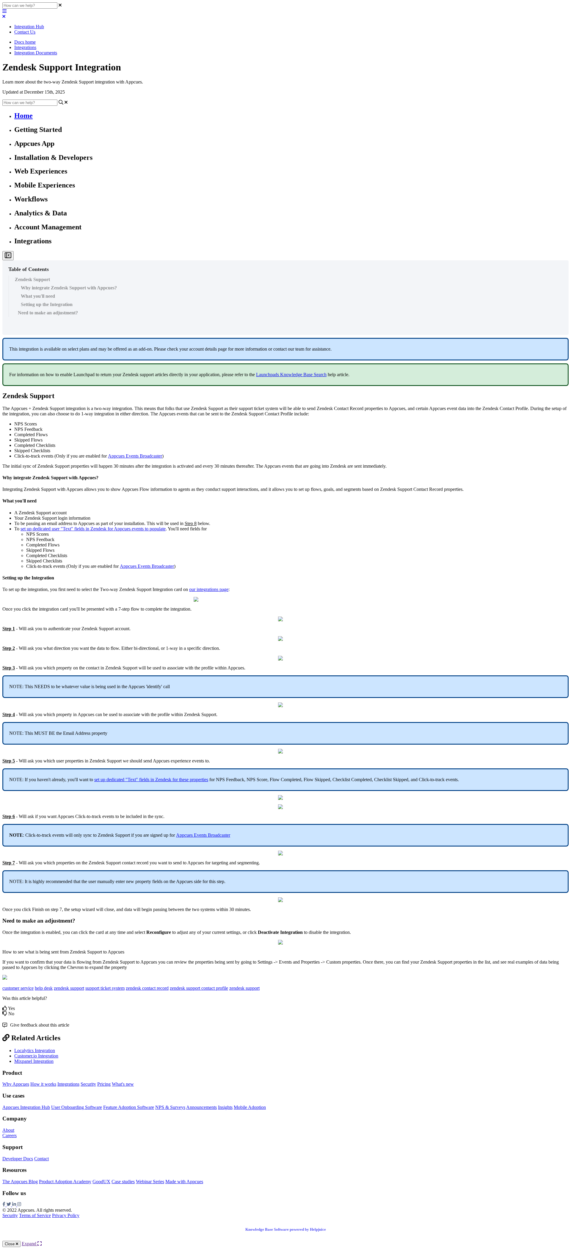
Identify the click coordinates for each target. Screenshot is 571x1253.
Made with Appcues (184, 1181)
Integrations (25, 47)
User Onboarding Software (76, 1107)
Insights (225, 1107)
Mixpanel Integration (34, 1061)
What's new (123, 1084)
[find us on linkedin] (14, 1204)
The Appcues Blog (20, 1181)
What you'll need (38, 296)
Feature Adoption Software (128, 1107)
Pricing (104, 1084)
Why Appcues (15, 1084)
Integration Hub (29, 26)
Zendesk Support (32, 279)
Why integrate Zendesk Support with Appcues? (69, 287)
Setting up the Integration (47, 304)
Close (10, 1244)
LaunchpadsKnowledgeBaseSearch (291, 374)
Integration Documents (35, 52)
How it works (43, 1084)
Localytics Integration (34, 1050)
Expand (29, 1243)
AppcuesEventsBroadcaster (135, 455)
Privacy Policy (65, 1215)
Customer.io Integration (36, 1055)
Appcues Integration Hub (26, 1107)
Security (88, 1084)
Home (23, 115)
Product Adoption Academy (65, 1181)
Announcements (201, 1107)
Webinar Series (150, 1181)
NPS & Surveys (170, 1107)
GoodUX (101, 1181)
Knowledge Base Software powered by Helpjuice (285, 1229)
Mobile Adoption (250, 1107)
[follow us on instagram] (19, 1204)
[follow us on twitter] (9, 1204)
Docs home (25, 42)
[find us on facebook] (4, 1204)
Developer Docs (17, 1158)
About (8, 1130)
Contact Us (24, 31)
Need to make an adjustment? (48, 312)
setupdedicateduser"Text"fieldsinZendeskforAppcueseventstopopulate (93, 528)
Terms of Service (35, 1215)
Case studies (123, 1181)
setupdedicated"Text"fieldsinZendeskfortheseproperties (151, 779)
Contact (41, 1158)
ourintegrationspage (208, 589)
